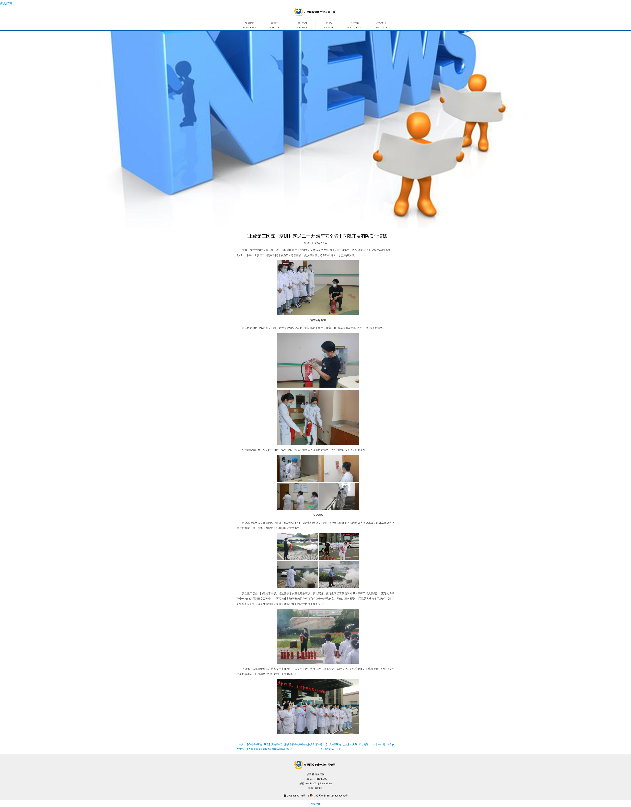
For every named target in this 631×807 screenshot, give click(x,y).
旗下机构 (302, 25)
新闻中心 (276, 25)
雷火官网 (6, 3)
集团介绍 (250, 25)
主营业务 (329, 25)
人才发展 (354, 25)
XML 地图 (316, 803)
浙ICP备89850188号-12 (296, 795)
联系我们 (381, 25)
